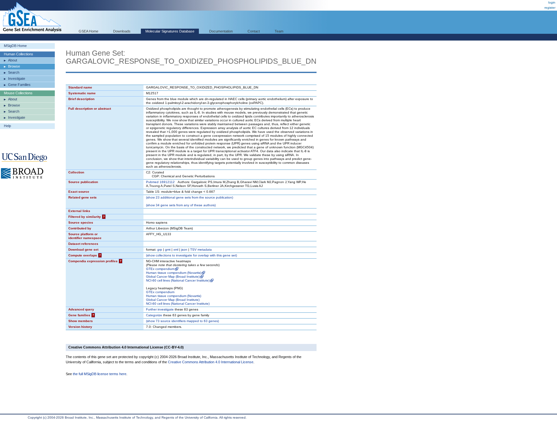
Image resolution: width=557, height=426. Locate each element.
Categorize (154, 315)
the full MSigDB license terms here (99, 374)
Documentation (221, 31)
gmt (168, 249)
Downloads (122, 31)
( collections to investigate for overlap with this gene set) (191, 255)
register (549, 7)
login (551, 2)
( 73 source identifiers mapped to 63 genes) (182, 321)
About (12, 60)
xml (175, 249)
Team (279, 31)
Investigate (16, 78)
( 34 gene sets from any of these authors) (181, 205)
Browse (14, 66)
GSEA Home (88, 31)
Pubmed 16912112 (160, 182)
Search (13, 72)
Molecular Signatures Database (169, 31)
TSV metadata (201, 249)
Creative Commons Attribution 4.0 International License (210, 362)
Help (7, 126)
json (184, 249)
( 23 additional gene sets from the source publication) (189, 197)
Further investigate (160, 309)
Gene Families (19, 85)
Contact (254, 31)
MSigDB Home (15, 46)
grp (159, 249)
